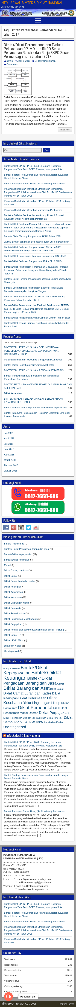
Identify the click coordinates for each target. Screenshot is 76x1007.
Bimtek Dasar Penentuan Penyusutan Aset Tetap (29, 365)
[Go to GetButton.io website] (8, 1003)
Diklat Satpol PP (12, 635)
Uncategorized (11, 651)
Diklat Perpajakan (13, 624)
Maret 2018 (10, 460)
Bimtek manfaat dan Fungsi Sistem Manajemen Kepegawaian (35, 407)
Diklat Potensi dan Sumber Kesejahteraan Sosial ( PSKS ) (34, 629)
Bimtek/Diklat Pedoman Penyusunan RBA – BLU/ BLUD (33, 261)
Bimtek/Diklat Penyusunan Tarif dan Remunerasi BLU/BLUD (35, 256)
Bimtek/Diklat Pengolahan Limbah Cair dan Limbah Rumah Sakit (37, 317)
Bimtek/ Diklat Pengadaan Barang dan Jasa (26, 549)
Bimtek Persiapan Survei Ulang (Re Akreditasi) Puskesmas (34, 183)
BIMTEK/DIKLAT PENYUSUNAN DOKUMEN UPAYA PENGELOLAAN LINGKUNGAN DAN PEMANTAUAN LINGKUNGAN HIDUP (31, 351)
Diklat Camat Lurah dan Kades (19, 581)
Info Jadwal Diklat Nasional (23, 735)
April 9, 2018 (23, 61)
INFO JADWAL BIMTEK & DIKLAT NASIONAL (32, 3)
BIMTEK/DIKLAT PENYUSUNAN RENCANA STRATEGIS (34, 370)
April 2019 (9, 438)
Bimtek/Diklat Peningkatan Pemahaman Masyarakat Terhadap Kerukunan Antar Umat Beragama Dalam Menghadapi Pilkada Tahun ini (36, 270)
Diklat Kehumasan (13, 592)
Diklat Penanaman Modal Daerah (21, 619)
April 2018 (9, 454)
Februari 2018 (11, 465)
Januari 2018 (10, 470)
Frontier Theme (66, 1004)
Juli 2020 (8, 433)
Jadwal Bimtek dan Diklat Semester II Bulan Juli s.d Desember (36, 241)
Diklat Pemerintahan (45, 61)
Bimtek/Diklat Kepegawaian (18, 554)
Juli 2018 (8, 444)
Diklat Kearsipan (12, 586)
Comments (12, 64)
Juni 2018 (9, 449)
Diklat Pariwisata (12, 608)
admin (10, 61)
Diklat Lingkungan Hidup (16, 602)
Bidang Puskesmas (14, 543)
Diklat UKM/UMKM (14, 640)
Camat (7, 565)
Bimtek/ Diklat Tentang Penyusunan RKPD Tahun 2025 (32, 236)
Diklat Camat (10, 576)
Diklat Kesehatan (13, 393)
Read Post (65, 129)
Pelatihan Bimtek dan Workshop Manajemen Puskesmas (33, 210)
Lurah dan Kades (12, 645)
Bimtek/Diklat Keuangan (16, 559)
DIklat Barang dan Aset (16, 570)
